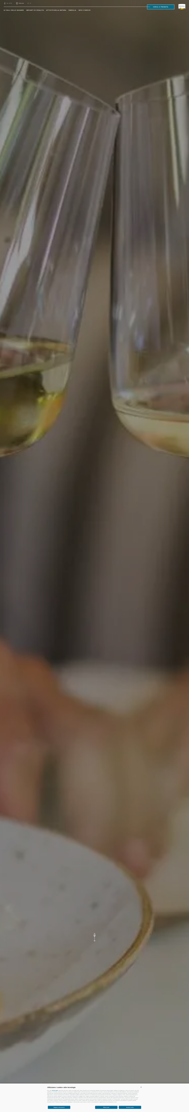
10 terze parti (55, 1090)
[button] (141, 1087)
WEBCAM (21, 3)
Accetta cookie (130, 1107)
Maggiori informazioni (59, 1107)
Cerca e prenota (160, 7)
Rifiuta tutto (106, 1107)
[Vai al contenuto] (94, 937)
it (30, 3)
